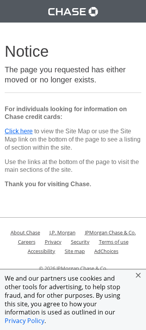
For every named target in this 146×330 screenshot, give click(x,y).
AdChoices (106, 251)
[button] (138, 275)
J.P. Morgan (62, 232)
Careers (26, 241)
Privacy (53, 241)
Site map (75, 251)
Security (80, 241)
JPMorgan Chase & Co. (110, 232)
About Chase (25, 232)
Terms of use (113, 241)
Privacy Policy (24, 320)
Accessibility (41, 251)
